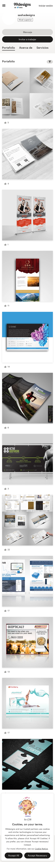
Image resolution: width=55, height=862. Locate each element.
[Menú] (4, 5)
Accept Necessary (37, 855)
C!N (29, 819)
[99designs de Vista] (22, 5)
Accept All (13, 855)
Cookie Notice (41, 848)
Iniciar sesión (46, 5)
